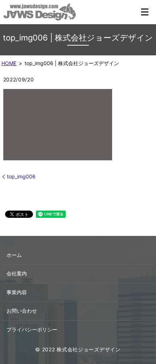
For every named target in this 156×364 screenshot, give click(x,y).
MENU (144, 12)
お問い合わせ (22, 311)
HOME (8, 63)
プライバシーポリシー (32, 329)
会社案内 (17, 273)
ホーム (14, 255)
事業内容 (17, 292)
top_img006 (21, 176)
